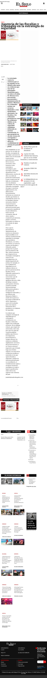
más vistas (34, 486)
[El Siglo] (11, 647)
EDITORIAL (29, 9)
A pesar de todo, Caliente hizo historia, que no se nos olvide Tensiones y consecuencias (29, 156)
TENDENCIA (27, 105)
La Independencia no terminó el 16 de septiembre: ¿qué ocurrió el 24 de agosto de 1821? (29, 183)
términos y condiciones (41, 668)
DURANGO (3, 9)
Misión (2, 662)
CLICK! (2, 649)
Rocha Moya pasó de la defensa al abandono (30, 148)
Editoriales (23, 13)
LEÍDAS (26, 143)
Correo (3, 82)
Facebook (3, 77)
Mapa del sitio (21, 666)
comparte (3, 84)
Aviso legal (20, 664)
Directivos (3, 664)
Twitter (3, 79)
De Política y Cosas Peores (32, 462)
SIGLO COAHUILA (5, 655)
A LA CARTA (21, 649)
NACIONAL (17, 9)
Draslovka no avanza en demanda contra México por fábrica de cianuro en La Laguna (32, 453)
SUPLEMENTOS (4, 648)
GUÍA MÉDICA (21, 648)
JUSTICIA (7, 9)
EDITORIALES (5, 394)
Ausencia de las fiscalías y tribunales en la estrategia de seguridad (32, 481)
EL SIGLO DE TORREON (23, 652)
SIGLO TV (41, 9)
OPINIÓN (2, 22)
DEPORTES (34, 9)
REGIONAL (12, 9)
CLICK (38, 9)
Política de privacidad (23, 662)
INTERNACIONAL (23, 9)
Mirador (31, 459)
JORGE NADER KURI (5, 64)
